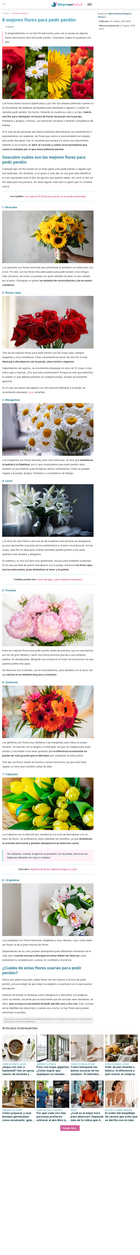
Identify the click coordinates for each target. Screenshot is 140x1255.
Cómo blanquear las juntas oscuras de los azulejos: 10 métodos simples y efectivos (85, 1070)
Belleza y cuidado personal (118, 1110)
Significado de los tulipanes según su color (54, 869)
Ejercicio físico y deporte (49, 1110)
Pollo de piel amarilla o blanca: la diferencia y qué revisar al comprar (120, 1070)
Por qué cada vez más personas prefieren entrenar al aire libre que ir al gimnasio (53, 1116)
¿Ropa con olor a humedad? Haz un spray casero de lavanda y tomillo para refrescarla (18, 1070)
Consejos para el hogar (14, 1064)
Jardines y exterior (20, 13)
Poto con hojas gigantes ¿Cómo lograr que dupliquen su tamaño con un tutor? (53, 1070)
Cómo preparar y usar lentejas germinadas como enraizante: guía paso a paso (17, 1116)
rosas (31, 392)
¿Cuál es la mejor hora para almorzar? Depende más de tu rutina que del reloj (87, 1116)
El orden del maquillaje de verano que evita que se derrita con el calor (121, 1116)
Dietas (74, 1110)
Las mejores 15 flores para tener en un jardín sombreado (55, 196)
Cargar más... (70, 1128)
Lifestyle (6, 13)
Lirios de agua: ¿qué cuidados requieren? (60, 579)
